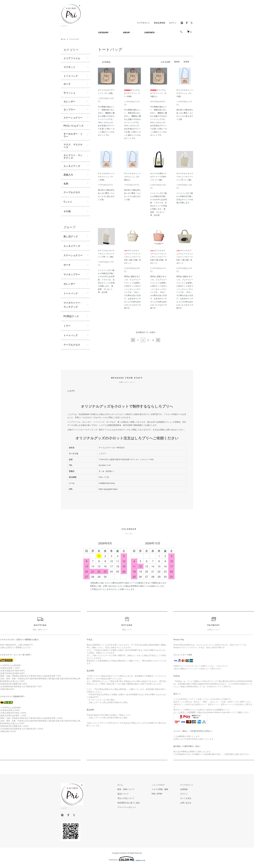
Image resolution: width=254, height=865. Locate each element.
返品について (123, 793)
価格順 (177, 61)
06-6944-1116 (105, 465)
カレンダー (69, 101)
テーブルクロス (72, 192)
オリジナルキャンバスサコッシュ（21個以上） (132, 176)
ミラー (67, 325)
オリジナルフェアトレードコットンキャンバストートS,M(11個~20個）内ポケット (158, 256)
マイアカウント (143, 22)
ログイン (172, 22)
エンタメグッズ (72, 165)
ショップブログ (158, 784)
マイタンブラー (72, 274)
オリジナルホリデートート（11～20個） (132, 93)
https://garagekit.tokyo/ (108, 489)
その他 (67, 211)
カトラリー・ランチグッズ (73, 156)
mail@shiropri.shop (107, 483)
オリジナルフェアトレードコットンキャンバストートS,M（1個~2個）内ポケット (184, 256)
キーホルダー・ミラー (73, 135)
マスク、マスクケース (73, 146)
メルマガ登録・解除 (160, 789)
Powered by (113, 860)
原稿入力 (68, 174)
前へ (133, 340)
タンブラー (69, 109)
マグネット (69, 67)
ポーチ (67, 84)
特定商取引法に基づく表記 (128, 802)
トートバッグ (74, 39)
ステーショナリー (73, 117)
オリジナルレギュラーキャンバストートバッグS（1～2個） (184, 176)
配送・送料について (125, 789)
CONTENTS (149, 32)
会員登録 (184, 789)
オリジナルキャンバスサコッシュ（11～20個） (106, 176)
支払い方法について (125, 798)
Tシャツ (68, 201)
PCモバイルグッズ (73, 125)
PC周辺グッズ (71, 316)
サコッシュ (69, 92)
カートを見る (185, 798)
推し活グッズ (71, 236)
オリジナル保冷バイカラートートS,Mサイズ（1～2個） (158, 176)
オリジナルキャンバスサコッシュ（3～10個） (184, 93)
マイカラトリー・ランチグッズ (73, 304)
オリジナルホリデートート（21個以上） (158, 93)
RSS (153, 793)
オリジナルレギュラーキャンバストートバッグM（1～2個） (106, 253)
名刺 (66, 183)
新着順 (186, 61)
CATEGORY (103, 32)
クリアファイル (72, 58)
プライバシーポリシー (126, 807)
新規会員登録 (159, 22)
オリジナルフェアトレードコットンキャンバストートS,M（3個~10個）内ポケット (132, 256)
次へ (158, 340)
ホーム (63, 39)
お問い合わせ (185, 802)
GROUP (126, 32)
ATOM (159, 793)
